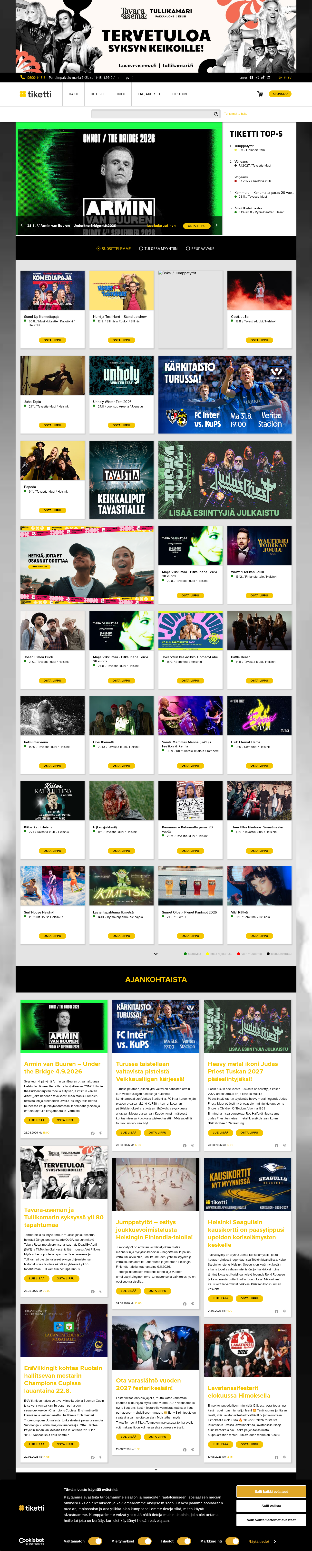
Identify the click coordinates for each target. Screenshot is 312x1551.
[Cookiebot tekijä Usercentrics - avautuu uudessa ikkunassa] (31, 1541)
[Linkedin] (268, 78)
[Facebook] (251, 78)
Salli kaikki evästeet (271, 1491)
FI (285, 78)
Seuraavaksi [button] (203, 249)
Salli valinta (271, 1506)
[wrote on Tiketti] (63, 1026)
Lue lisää (37, 1120)
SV (290, 78)
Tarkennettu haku (235, 113)
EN (281, 78)
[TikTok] (263, 78)
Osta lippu (66, 1120)
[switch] (145, 1541)
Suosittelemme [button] (116, 249)
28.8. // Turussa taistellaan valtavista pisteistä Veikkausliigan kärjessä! (85, 225)
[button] (21, 225)
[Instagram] (257, 78)
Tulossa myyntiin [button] (161, 249)
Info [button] (121, 94)
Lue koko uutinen (161, 225)
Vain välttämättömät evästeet (271, 1520)
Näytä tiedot (258, 1541)
